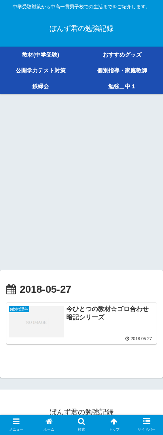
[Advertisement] (81, 185)
